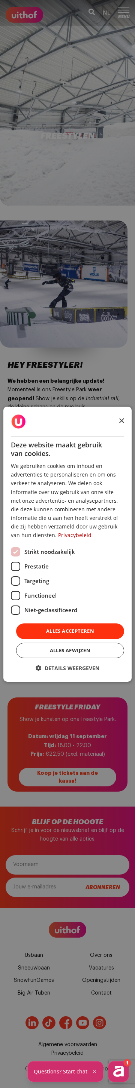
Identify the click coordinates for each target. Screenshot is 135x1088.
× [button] (121, 421)
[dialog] (67, 543)
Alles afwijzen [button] (70, 650)
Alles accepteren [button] (70, 631)
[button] (67, 668)
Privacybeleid (75, 535)
